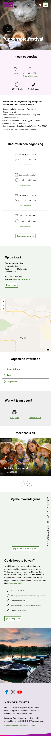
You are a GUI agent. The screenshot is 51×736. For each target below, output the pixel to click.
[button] (11, 285)
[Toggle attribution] (48, 349)
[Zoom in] (3, 301)
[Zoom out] (3, 305)
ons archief (16, 583)
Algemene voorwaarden (11, 725)
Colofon (33, 725)
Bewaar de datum (25, 164)
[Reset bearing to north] (3, 309)
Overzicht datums (30, 76)
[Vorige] (22, 483)
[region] (25, 325)
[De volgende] (29, 483)
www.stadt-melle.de (21, 279)
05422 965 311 (15, 276)
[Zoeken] (29, 4)
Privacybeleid (24, 725)
